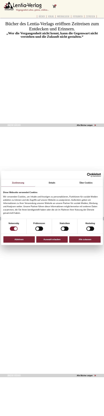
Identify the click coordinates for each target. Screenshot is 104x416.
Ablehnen (19, 239)
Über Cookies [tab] (85, 183)
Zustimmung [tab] (18, 183)
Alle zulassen (85, 239)
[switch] (39, 228)
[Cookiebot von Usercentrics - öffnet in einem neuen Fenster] (89, 175)
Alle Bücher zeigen (85, 125)
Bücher (42, 16)
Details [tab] (52, 183)
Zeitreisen (90, 16)
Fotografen (78, 16)
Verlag (51, 16)
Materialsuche (63, 16)
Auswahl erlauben (52, 239)
